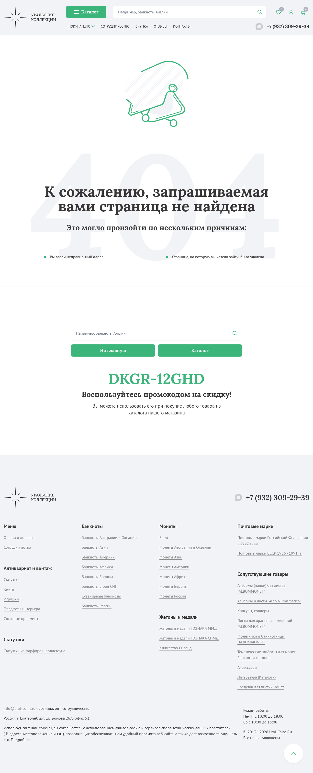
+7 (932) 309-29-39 (288, 26)
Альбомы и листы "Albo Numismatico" (269, 600)
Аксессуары (247, 667)
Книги (9, 589)
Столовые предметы (21, 618)
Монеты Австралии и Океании (185, 547)
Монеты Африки (173, 576)
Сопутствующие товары (262, 574)
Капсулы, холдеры (253, 610)
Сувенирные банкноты (101, 596)
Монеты (168, 526)
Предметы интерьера (22, 608)
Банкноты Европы (97, 576)
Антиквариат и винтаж (28, 568)
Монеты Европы (173, 586)
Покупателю (79, 26)
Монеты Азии (170, 557)
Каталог (90, 12)
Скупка (141, 26)
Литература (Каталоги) (256, 677)
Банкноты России (97, 605)
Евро (163, 537)
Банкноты (92, 526)
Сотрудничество (115, 26)
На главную (113, 350)
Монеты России (172, 596)
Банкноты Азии (95, 547)
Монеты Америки (174, 566)
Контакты (181, 26)
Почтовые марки (255, 526)
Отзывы (160, 26)
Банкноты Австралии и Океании (109, 537)
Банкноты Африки (97, 566)
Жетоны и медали (178, 617)
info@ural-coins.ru (19, 708)
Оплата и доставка (19, 537)
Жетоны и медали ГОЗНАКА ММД (188, 628)
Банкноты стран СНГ (99, 586)
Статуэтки (12, 579)
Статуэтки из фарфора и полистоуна (34, 650)
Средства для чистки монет (260, 686)
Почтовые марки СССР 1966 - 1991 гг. (269, 553)
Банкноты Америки (98, 557)
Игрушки (11, 599)
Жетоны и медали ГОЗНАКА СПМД (189, 638)
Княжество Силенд (175, 647)
